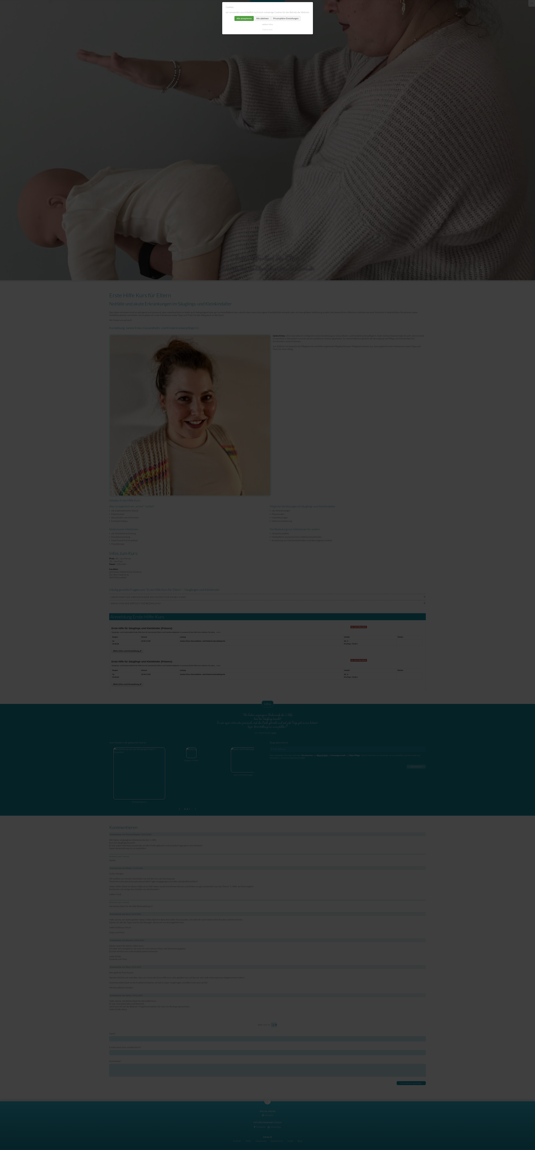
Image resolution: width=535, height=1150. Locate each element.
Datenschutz (267, 29)
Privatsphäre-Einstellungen (285, 18)
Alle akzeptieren (244, 18)
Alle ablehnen (262, 18)
